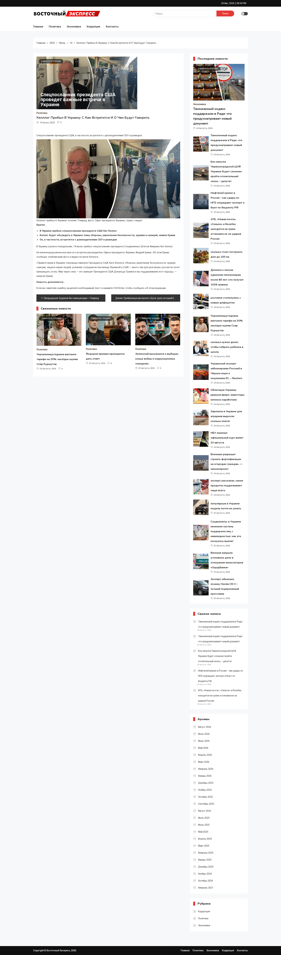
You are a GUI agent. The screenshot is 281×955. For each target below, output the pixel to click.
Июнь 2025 (204, 824)
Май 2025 (203, 831)
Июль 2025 (204, 818)
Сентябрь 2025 (206, 804)
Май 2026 (203, 748)
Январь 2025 (205, 859)
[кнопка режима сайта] (244, 13)
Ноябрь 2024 (205, 873)
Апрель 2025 (205, 838)
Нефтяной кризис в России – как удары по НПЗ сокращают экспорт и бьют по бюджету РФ (220, 675)
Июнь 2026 (204, 741)
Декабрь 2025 (205, 783)
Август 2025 (204, 811)
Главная (38, 26)
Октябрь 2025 (205, 797)
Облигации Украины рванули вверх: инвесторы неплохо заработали (227, 395)
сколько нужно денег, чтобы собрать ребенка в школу (227, 347)
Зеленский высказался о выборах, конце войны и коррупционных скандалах (157, 358)
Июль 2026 (204, 734)
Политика (55, 26)
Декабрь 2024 (205, 866)
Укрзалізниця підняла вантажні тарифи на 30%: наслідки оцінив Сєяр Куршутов (57, 359)
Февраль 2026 (205, 769)
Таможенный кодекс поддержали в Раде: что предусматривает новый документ (220, 624)
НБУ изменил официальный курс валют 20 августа (227, 437)
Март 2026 (203, 762)
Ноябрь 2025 (205, 790)
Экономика (74, 26)
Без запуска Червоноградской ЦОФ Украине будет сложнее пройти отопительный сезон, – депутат (226, 171)
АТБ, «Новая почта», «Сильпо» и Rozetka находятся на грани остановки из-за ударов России (226, 229)
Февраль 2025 (205, 852)
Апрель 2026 (205, 755)
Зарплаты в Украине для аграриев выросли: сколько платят (226, 416)
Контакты (112, 26)
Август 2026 (204, 727)
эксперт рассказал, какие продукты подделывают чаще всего (227, 485)
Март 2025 (203, 845)
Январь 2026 (205, 776)
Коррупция (93, 26)
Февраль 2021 (205, 887)
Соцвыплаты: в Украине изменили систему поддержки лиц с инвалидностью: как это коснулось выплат (226, 531)
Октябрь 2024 (205, 880)
